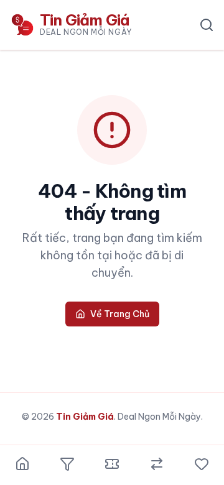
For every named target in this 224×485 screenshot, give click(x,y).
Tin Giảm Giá (85, 416)
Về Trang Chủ (119, 314)
